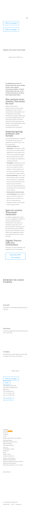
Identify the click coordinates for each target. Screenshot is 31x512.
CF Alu (4, 436)
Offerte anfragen (11, 23)
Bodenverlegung (7, 443)
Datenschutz (6, 504)
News (4, 452)
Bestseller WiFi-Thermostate (15, 256)
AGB (13, 504)
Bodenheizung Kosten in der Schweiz (13, 465)
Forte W (5, 431)
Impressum (18, 504)
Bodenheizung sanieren (9, 459)
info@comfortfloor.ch (8, 398)
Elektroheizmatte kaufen (9, 463)
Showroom (6, 450)
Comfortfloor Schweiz (8, 449)
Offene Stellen (7, 454)
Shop (7, 383)
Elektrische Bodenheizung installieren (13, 461)
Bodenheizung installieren (10, 442)
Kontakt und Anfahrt (8, 456)
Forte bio (5, 433)
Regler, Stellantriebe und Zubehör (12, 438)
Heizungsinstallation (8, 445)
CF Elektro (5, 434)
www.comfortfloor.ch (8, 400)
